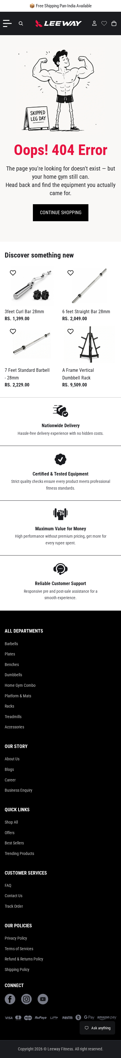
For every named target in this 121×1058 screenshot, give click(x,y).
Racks (9, 706)
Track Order (14, 906)
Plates (10, 654)
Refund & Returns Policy (24, 959)
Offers (9, 832)
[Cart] (113, 23)
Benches (12, 664)
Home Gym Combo (20, 685)
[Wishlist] (104, 22)
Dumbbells (13, 674)
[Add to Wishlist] (14, 273)
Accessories (14, 727)
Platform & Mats (18, 696)
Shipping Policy (17, 969)
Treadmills (13, 716)
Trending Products (19, 853)
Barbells (11, 643)
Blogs (9, 769)
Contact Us (13, 895)
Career (10, 780)
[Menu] (9, 23)
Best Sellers (14, 843)
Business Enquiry (18, 790)
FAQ (8, 885)
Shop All (11, 822)
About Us (12, 759)
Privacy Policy (16, 938)
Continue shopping (60, 212)
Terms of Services (19, 948)
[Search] (21, 23)
